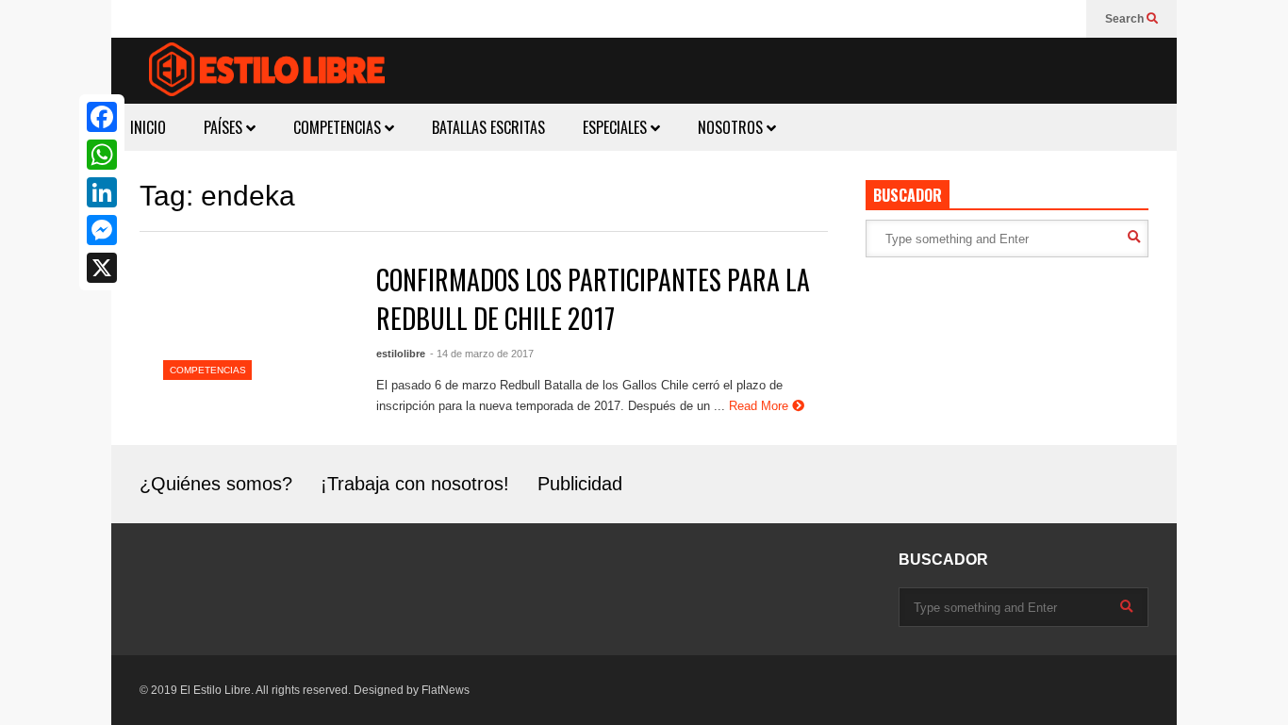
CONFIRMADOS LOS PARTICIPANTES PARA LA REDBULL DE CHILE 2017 (593, 299)
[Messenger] (102, 230)
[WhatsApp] (102, 154)
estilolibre (400, 353)
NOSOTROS (732, 127)
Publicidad (579, 483)
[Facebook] (102, 117)
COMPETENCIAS (339, 127)
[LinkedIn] (102, 192)
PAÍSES (225, 127)
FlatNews (445, 690)
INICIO (148, 127)
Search (1126, 18)
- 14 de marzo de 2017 (482, 353)
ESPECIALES (617, 127)
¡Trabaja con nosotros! (415, 483)
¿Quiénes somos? (216, 483)
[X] (102, 268)
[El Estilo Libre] (267, 72)
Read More (760, 406)
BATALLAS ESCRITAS (488, 127)
